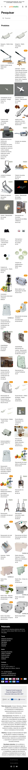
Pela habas (4, 642)
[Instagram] (14, 766)
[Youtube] (17, 766)
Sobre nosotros (5, 657)
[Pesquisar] (5, 6)
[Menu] (2, 6)
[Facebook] (11, 766)
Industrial (3, 645)
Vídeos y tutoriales (6, 653)
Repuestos (4, 644)
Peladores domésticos (6, 638)
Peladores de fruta (6, 640)
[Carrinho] (26, 6)
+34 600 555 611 (7, 671)
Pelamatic (16, 759)
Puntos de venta (5, 655)
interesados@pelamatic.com (8, 675)
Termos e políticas (14, 763)
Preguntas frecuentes (6, 651)
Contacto (3, 658)
